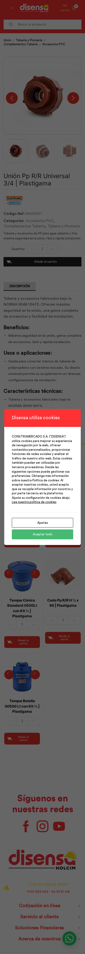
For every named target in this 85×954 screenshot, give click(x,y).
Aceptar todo (42, 534)
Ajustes (42, 522)
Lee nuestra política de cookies (34, 502)
